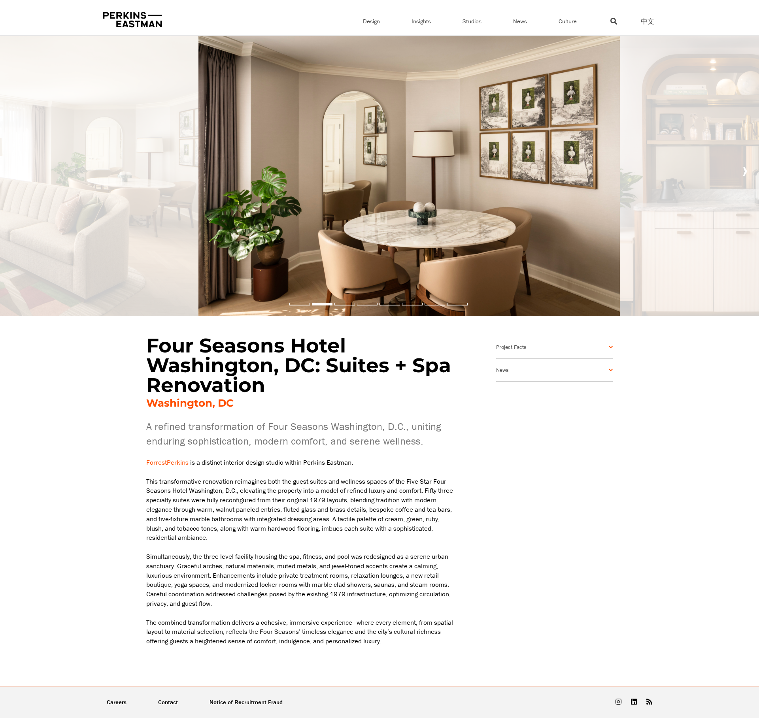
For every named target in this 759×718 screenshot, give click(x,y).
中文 (647, 21)
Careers (116, 702)
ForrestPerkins (167, 462)
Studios (472, 21)
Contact (168, 702)
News (520, 21)
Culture (568, 21)
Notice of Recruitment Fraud (246, 702)
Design (371, 21)
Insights (421, 21)
